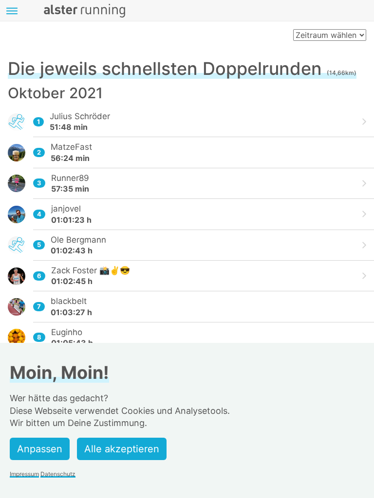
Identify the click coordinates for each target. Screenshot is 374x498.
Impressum (24, 474)
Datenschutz (57, 474)
